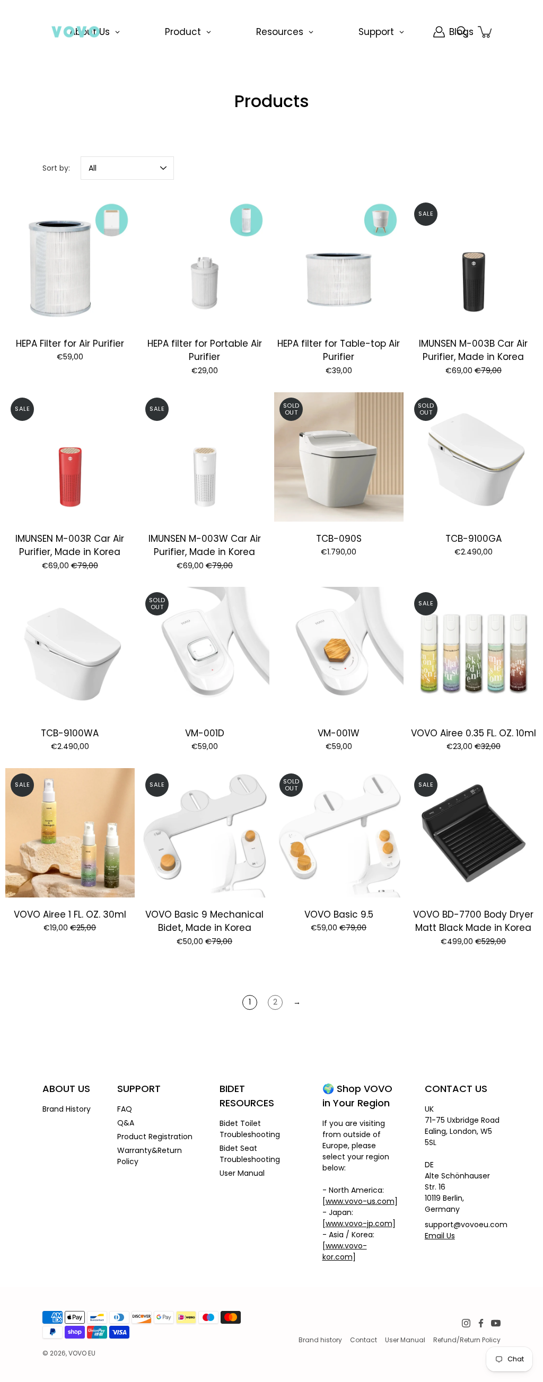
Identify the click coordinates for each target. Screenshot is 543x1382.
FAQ (124, 1109)
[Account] (439, 31)
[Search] (462, 31)
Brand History (66, 1109)
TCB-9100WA (70, 733)
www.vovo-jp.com (359, 1223)
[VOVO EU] (75, 31)
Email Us (440, 1235)
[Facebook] (481, 1323)
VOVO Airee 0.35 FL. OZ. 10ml (473, 733)
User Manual (242, 1173)
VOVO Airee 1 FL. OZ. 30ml (70, 914)
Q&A (125, 1122)
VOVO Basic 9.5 (338, 914)
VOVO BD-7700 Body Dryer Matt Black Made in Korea (473, 921)
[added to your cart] (485, 31)
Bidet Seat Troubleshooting (250, 1154)
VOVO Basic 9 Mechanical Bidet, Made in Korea (204, 921)
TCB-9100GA (473, 538)
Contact (363, 1339)
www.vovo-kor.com (344, 1251)
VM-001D (204, 733)
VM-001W (339, 733)
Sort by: (56, 168)
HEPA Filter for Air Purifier (70, 343)
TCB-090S (339, 538)
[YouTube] (496, 1323)
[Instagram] (466, 1323)
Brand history (320, 1339)
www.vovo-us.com (360, 1201)
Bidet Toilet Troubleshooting (250, 1129)
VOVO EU (81, 1353)
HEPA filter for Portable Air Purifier (204, 350)
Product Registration (154, 1136)
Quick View (70, 261)
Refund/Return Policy (467, 1339)
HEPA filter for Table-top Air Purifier (338, 350)
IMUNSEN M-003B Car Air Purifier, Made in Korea (473, 350)
